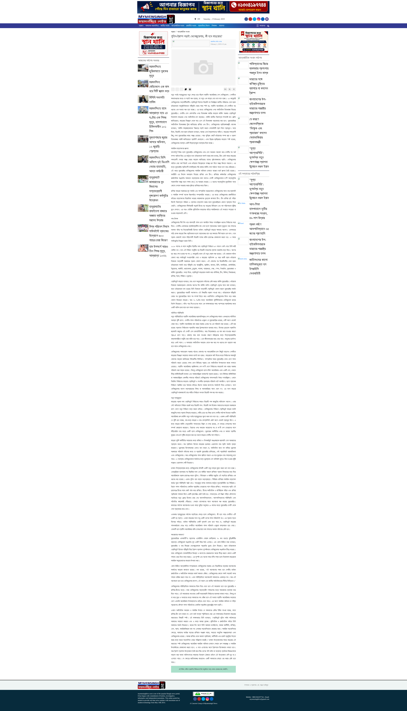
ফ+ (225, 89)
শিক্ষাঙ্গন (214, 25)
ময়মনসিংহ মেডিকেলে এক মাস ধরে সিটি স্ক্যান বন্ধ (159, 86)
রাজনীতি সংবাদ (191, 25)
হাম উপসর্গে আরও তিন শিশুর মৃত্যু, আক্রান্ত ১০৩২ (158, 251)
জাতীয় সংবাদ (165, 25)
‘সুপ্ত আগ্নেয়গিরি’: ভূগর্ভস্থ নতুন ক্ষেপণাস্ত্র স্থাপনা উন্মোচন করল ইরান (259, 157)
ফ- (230, 89)
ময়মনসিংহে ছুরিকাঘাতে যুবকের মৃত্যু (158, 71)
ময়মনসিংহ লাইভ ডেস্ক (216, 41)
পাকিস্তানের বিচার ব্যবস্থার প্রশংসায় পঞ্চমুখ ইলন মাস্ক (258, 68)
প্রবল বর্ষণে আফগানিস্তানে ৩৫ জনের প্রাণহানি (259, 228)
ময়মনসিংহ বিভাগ (204, 25)
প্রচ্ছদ (141, 25)
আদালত (221, 25)
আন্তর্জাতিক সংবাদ (177, 25)
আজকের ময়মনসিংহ (152, 25)
